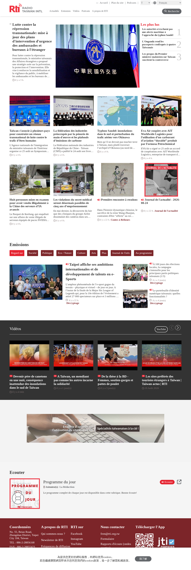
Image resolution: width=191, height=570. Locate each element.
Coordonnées (20, 527)
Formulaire (107, 538)
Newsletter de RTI (52, 540)
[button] (178, 327)
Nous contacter (113, 527)
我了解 (143, 558)
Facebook (76, 533)
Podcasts (132, 2)
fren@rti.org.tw (110, 533)
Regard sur (17, 252)
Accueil (105, 2)
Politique (47, 252)
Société (33, 252)
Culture (81, 252)
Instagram (77, 538)
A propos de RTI (54, 527)
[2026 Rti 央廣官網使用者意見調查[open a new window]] (95, 428)
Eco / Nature (65, 252)
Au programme (143, 252)
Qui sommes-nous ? (53, 533)
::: (97, 2)
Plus (104, 252)
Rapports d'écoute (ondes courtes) (116, 545)
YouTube (161, 329)
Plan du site (118, 2)
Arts (93, 252)
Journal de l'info (121, 252)
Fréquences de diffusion (55, 546)
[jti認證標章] (167, 543)
